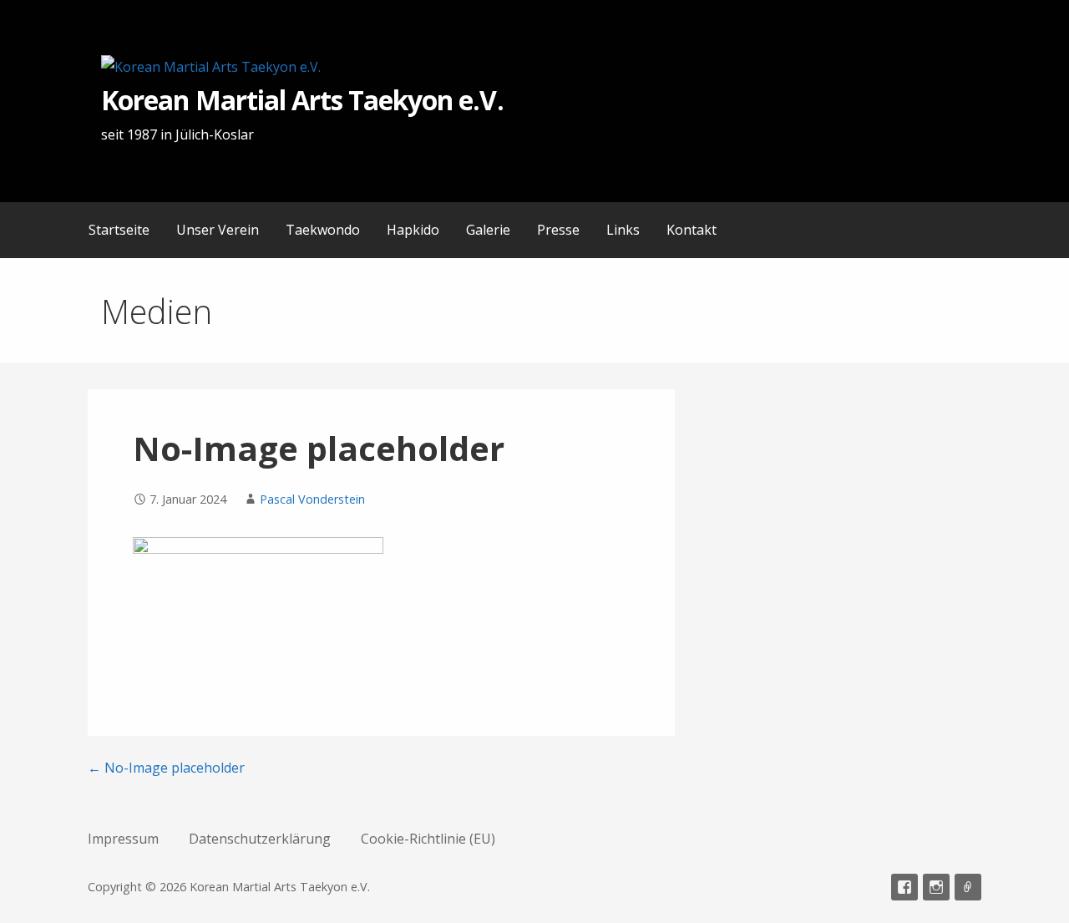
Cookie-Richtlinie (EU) (428, 838)
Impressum (123, 838)
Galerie (488, 230)
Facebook (904, 887)
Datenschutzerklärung (260, 838)
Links (623, 230)
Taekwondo (323, 230)
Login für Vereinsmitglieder (968, 887)
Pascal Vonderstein (312, 499)
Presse (558, 230)
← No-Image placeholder (166, 767)
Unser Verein (217, 230)
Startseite (119, 230)
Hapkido (413, 230)
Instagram (936, 887)
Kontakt (691, 230)
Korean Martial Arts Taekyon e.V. (302, 100)
